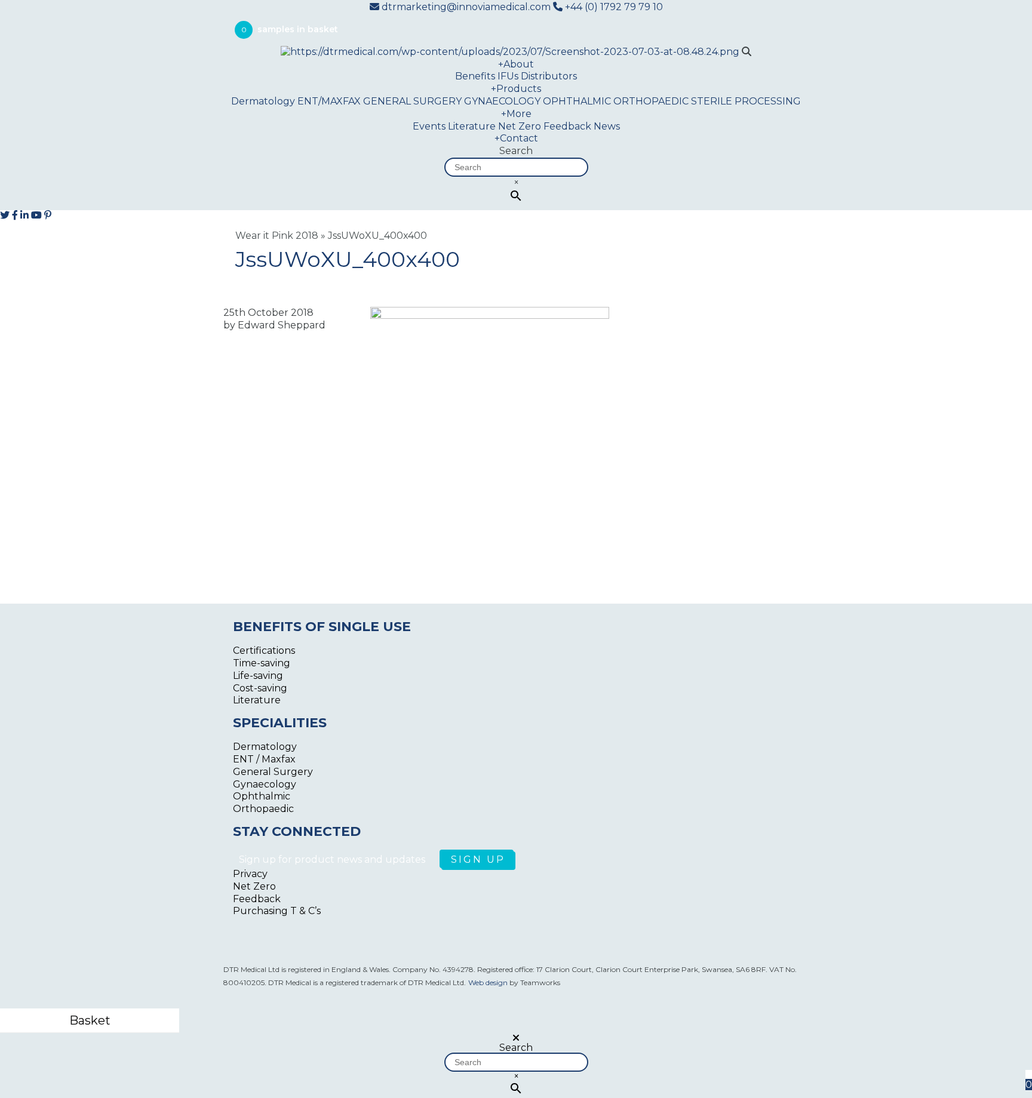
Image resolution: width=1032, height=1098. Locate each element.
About (516, 64)
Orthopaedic (263, 808)
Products (516, 88)
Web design (488, 982)
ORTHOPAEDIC (651, 101)
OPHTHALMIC (577, 101)
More (516, 113)
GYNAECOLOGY (502, 101)
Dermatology (263, 101)
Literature (472, 126)
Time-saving (261, 663)
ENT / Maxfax (264, 759)
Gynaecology (264, 784)
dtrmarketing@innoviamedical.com (466, 7)
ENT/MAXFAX (329, 101)
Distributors (549, 76)
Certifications (264, 650)
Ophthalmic (261, 796)
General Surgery (273, 771)
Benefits (475, 76)
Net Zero (519, 126)
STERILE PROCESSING (746, 101)
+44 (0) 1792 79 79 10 (613, 7)
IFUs (507, 76)
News (607, 126)
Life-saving (258, 675)
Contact (516, 138)
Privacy (250, 873)
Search (516, 150)
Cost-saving (260, 688)
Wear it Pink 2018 (276, 235)
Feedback (567, 126)
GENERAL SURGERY (412, 101)
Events (429, 126)
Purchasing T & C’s (277, 910)
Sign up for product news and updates (333, 859)
